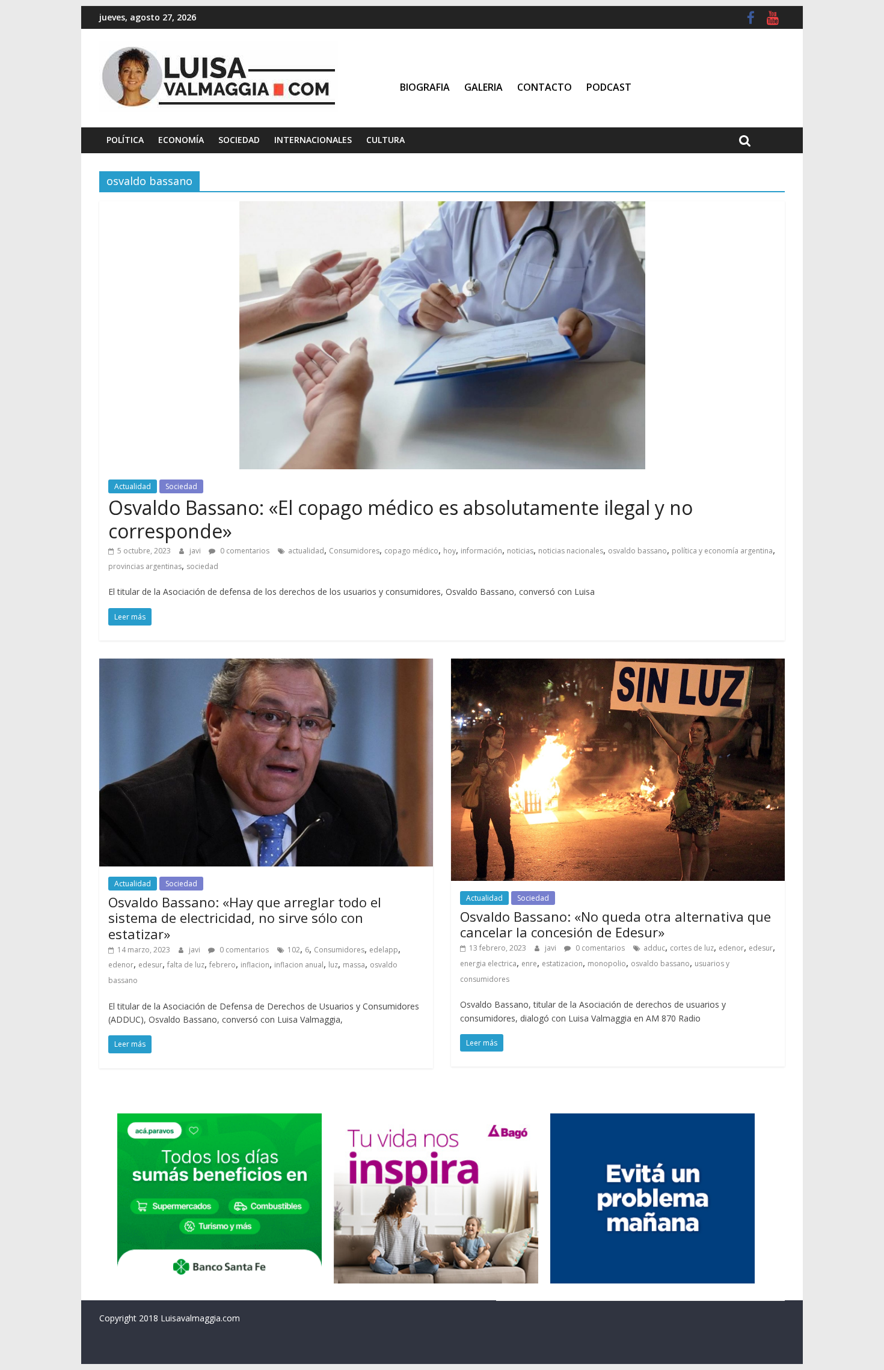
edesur (150, 965)
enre (529, 963)
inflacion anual (299, 965)
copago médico (411, 551)
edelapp (383, 950)
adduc (654, 948)
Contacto (544, 87)
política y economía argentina (722, 551)
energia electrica (488, 963)
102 (293, 950)
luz (333, 965)
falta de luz (185, 965)
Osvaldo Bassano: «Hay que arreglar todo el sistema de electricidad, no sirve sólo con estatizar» (244, 918)
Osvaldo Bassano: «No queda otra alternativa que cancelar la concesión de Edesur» (615, 924)
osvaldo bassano (637, 551)
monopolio (607, 963)
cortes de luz (692, 948)
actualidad (306, 551)
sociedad (202, 566)
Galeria (483, 87)
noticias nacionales (570, 551)
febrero (222, 965)
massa (354, 965)
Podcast (608, 87)
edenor (121, 965)
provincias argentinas (145, 566)
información (481, 551)
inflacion (255, 965)
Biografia (425, 87)
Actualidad (132, 486)
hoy (449, 551)
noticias (520, 551)
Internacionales (313, 139)
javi (196, 551)
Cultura (385, 139)
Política (125, 139)
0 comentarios (243, 551)
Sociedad (239, 139)
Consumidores (354, 551)
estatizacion (562, 963)
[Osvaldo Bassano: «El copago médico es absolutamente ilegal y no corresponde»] (442, 208)
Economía (181, 139)
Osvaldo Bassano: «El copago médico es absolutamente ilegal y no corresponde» (400, 519)
